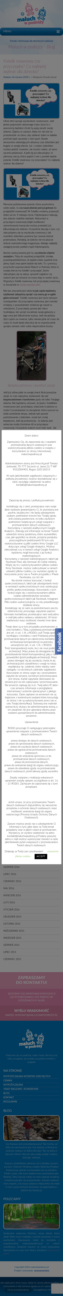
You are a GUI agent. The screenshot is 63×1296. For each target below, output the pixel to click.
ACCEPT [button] (41, 856)
